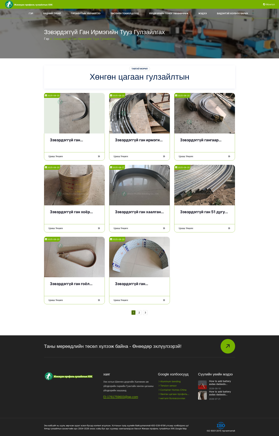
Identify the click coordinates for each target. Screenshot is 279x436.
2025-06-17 (118, 167)
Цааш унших (56, 156)
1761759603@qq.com (122, 397)
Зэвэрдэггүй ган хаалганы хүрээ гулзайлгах (139, 214)
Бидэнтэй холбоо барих (232, 13)
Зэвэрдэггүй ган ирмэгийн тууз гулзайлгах (84, 39)
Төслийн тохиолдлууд (125, 13)
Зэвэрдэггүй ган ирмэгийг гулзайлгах (139, 142)
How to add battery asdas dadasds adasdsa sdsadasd (220, 382)
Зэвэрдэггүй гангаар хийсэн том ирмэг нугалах (204, 142)
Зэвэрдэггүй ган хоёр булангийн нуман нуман (72, 214)
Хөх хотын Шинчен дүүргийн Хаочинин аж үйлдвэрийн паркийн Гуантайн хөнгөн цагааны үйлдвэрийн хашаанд (128, 386)
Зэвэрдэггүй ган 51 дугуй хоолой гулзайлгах (203, 214)
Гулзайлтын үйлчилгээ (85, 13)
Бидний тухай (52, 13)
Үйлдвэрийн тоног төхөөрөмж (168, 13)
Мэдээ (202, 13)
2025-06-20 (53, 95)
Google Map (181, 428)
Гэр (31, 13)
